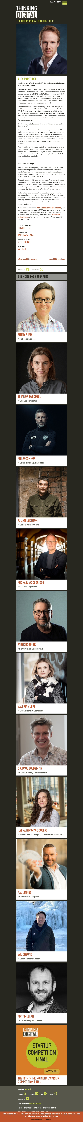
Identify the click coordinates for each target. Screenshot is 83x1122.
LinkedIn (24, 228)
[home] (26, 12)
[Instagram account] (55, 1094)
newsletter (35, 1103)
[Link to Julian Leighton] (41, 497)
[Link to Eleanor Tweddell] (41, 373)
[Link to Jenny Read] (41, 311)
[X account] (25, 1094)
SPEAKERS (28, 1108)
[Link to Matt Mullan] (41, 993)
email (28, 1089)
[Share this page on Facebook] (27, 269)
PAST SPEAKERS (23, 1111)
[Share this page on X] (41, 269)
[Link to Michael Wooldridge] (41, 559)
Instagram (26, 235)
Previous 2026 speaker (27, 259)
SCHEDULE (35, 1111)
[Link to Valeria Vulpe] (41, 683)
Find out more (36, 1119)
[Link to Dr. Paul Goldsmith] (41, 745)
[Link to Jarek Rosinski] (41, 621)
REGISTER (44, 1111)
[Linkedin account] (36, 1094)
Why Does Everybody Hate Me (49, 207)
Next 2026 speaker (57, 259)
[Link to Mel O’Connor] (41, 435)
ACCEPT (49, 1119)
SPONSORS (37, 1108)
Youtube (24, 242)
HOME (20, 1108)
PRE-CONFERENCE (49, 1108)
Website (23, 249)
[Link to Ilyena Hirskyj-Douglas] (41, 807)
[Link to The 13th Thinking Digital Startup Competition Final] (41, 1055)
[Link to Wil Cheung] (41, 931)
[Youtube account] (27, 1099)
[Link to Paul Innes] (41, 869)
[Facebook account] (45, 1094)
